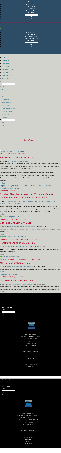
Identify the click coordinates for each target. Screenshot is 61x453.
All (3, 96)
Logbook (5, 99)
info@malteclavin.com (30, 343)
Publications (7, 111)
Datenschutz (31, 362)
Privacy (28, 441)
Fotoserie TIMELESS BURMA (16, 157)
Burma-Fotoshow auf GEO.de (16, 280)
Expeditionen (7, 66)
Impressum (31, 360)
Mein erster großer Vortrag (15, 263)
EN (31, 17)
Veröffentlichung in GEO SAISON (18, 243)
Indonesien (41, 201)
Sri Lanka (11, 204)
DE (31, 19)
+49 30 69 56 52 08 (32, 338)
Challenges (6, 63)
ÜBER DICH (31, 5)
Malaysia (47, 201)
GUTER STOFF (31, 11)
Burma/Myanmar (17, 161)
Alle (3, 57)
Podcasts (6, 72)
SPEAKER (31, 7)
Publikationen (7, 75)
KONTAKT (31, 13)
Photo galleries (8, 108)
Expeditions (6, 105)
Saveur (33, 226)
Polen (53, 201)
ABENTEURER (31, 9)
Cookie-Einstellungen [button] (31, 364)
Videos (4, 81)
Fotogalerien (7, 69)
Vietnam (24, 204)
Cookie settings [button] (28, 443)
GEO (23, 246)
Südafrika (18, 204)
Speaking (5, 78)
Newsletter (31, 366)
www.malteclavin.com (30, 345)
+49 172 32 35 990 (36, 341)
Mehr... (2, 183)
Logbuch (5, 60)
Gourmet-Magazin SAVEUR (15, 223)
